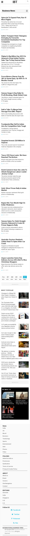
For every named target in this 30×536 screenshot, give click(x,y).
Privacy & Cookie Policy (10, 469)
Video (4, 452)
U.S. (4, 503)
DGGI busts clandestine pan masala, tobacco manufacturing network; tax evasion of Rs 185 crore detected (9, 365)
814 (12, 279)
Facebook (16, 510)
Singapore (6, 497)
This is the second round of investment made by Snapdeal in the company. (12, 146)
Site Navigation (7, 483)
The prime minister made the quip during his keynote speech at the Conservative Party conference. (11, 178)
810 (21, 277)
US (3, 430)
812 (3, 279)
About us (5, 475)
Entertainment (7, 444)
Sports (5, 441)
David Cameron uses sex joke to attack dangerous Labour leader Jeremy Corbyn (14, 172)
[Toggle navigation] (2, 2)
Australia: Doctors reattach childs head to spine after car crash (13, 241)
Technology (6, 438)
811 (25, 277)
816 (20, 279)
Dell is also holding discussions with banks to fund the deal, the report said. (12, 114)
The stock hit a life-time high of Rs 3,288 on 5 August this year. (11, 83)
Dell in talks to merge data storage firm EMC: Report (11, 111)
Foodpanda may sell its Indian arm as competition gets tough (13, 125)
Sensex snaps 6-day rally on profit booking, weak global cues (14, 94)
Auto (4, 446)
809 (16, 277)
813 (7, 279)
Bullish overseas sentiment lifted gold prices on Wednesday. (12, 193)
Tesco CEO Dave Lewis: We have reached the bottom (13, 156)
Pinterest (16, 518)
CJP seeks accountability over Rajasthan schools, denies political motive (8, 326)
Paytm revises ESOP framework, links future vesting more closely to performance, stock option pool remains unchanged (9, 317)
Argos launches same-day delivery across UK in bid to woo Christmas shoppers (14, 260)
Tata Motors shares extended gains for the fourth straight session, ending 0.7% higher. (12, 99)
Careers (5, 480)
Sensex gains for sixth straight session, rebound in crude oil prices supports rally (13, 223)
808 (12, 277)
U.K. (4, 500)
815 (16, 279)
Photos (5, 449)
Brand (4, 478)
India (4, 428)
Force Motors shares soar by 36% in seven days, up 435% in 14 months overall (14, 78)
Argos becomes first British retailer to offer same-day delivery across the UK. (12, 266)
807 (8, 277)
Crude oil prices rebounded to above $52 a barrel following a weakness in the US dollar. (12, 229)
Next (25, 279)
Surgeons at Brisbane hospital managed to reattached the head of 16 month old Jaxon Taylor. (12, 247)
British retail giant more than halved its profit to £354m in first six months (12, 160)
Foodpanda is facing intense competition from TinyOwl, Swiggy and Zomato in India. (12, 130)
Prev (3, 277)
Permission (6, 461)
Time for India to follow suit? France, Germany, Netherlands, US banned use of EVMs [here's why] (8, 403)
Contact (5, 486)
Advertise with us (8, 458)
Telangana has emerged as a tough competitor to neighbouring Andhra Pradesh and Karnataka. (11, 46)
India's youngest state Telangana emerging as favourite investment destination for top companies (14, 39)
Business (5, 436)
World (4, 433)
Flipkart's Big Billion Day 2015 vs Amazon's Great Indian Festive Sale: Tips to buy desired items (13, 58)
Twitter (16, 514)
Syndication (6, 463)
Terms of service (8, 466)
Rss (16, 523)
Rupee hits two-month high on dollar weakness (13, 204)
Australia (5, 492)
